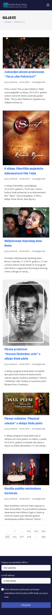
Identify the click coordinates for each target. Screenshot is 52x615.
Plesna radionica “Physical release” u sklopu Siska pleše (23, 421)
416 (15, 536)
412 (29, 531)
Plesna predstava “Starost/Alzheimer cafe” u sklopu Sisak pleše (22, 354)
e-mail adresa (7, 575)
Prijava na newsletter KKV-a (14, 562)
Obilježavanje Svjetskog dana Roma (23, 243)
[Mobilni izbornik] (48, 5)
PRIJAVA (26, 605)
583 (43, 536)
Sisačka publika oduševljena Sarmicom (22, 491)
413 (36, 531)
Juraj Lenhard (10, 82)
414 (43, 531)
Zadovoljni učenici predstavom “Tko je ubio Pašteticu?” (24, 74)
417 (22, 536)
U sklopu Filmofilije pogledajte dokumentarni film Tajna (23, 171)
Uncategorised (38, 82)
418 (29, 536)
